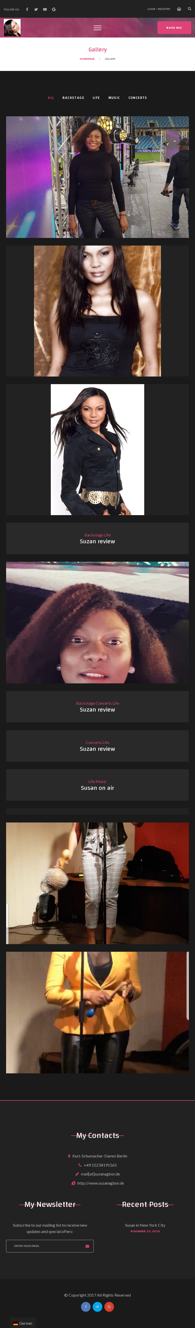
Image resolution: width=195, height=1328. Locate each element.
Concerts (137, 98)
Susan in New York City (145, 1225)
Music (114, 98)
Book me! (174, 27)
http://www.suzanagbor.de (100, 1183)
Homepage (87, 59)
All (51, 98)
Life (96, 98)
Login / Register (159, 9)
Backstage (73, 98)
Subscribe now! (87, 1246)
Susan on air (97, 788)
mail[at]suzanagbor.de (100, 1173)
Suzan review (97, 541)
